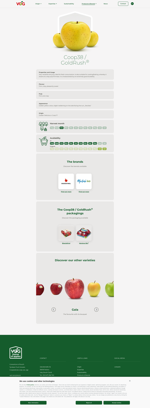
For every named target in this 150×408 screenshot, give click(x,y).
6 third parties (30, 384)
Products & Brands (88, 4)
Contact (123, 4)
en (132, 3)
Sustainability (69, 4)
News (106, 4)
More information (33, 402)
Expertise (52, 4)
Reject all (89, 402)
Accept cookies (116, 402)
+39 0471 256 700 (48, 375)
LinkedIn (117, 367)
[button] (130, 381)
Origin (37, 4)
